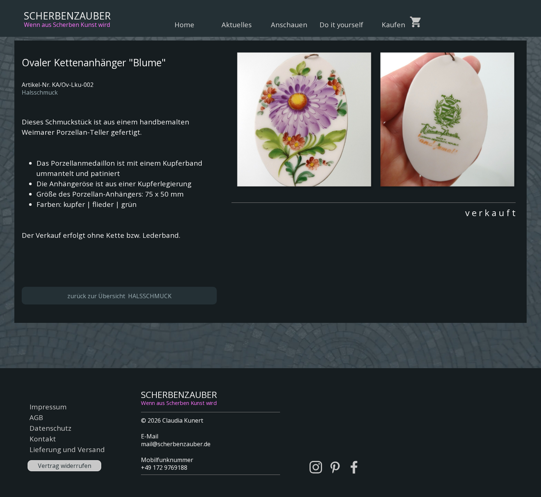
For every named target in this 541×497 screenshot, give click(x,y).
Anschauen (289, 24)
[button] (303, 119)
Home (184, 24)
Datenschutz (50, 428)
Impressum (48, 406)
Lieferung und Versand (67, 449)
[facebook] (354, 467)
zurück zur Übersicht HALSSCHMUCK (119, 296)
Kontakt (42, 438)
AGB (36, 417)
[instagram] (316, 467)
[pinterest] (335, 467)
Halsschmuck (40, 92)
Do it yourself (341, 24)
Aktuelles (237, 24)
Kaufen (393, 24)
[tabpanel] (373, 210)
